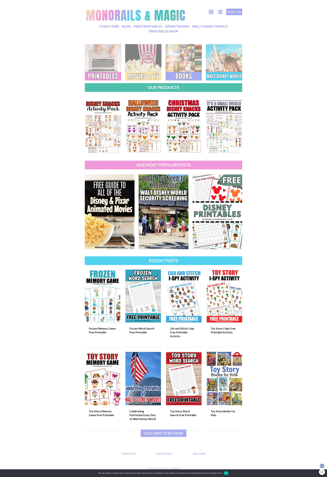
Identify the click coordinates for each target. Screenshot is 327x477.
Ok (226, 473)
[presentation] (102, 295)
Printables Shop (164, 31)
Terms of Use (128, 453)
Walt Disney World (210, 26)
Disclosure (199, 453)
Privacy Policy (164, 453)
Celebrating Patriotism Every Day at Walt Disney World (143, 415)
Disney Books (177, 26)
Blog (126, 26)
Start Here (109, 26)
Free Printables (148, 26)
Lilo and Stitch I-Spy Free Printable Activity (182, 332)
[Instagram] (211, 12)
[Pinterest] (220, 12)
